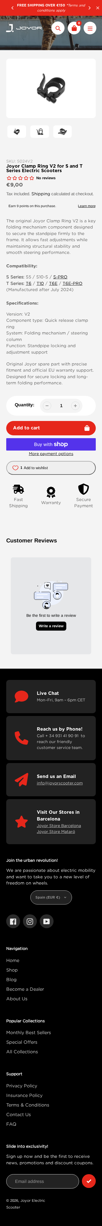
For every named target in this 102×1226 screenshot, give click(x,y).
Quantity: (24, 404)
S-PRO (60, 276)
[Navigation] (90, 28)
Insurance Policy (24, 1095)
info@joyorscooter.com (60, 783)
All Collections (22, 1051)
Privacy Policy (21, 1085)
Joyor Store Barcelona (59, 825)
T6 (28, 283)
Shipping (40, 193)
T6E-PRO (72, 283)
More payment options (51, 453)
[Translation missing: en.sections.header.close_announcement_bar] (98, 8)
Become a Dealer (25, 989)
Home (12, 960)
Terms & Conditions (27, 1104)
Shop (12, 969)
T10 (40, 283)
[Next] (89, 8)
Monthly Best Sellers (28, 1032)
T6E (53, 283)
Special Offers (21, 1042)
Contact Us (18, 1114)
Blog (11, 979)
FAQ (11, 1124)
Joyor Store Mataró (56, 831)
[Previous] (13, 8)
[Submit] (89, 1181)
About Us (16, 998)
